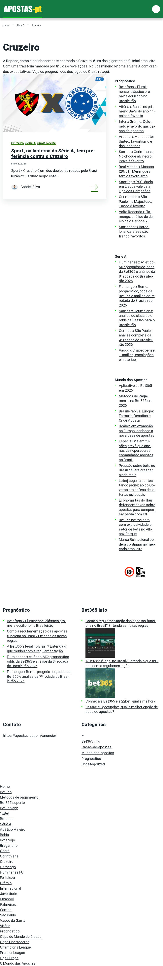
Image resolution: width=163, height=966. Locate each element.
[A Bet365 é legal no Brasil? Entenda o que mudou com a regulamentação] (122, 683)
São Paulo (8, 915)
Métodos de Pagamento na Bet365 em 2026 (135, 401)
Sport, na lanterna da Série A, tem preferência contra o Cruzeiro (53, 153)
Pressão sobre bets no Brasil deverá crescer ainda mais (137, 470)
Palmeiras (8, 904)
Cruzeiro (17, 143)
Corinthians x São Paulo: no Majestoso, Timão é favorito (135, 201)
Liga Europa (9, 958)
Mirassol (7, 899)
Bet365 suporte (12, 803)
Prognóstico (9, 931)
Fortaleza (7, 878)
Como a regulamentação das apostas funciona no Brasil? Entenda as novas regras (37, 636)
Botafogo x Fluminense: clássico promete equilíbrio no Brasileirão (135, 94)
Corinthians (9, 856)
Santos (6, 910)
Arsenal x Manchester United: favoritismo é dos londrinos (136, 141)
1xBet (4, 813)
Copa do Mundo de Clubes (21, 936)
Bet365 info (91, 741)
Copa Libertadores (14, 942)
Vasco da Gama (12, 920)
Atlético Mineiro (12, 829)
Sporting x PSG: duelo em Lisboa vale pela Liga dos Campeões (136, 186)
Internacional (10, 888)
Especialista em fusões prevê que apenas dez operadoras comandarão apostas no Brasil (136, 450)
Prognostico (91, 758)
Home (6, 25)
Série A (20, 25)
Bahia (4, 835)
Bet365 (6, 792)
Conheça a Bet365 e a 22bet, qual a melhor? (120, 701)
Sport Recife (46, 143)
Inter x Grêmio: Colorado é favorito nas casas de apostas (137, 126)
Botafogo (7, 840)
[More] (94, 186)
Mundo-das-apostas (98, 753)
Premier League (12, 953)
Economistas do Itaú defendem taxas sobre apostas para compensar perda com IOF (137, 507)
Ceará (5, 851)
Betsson (7, 819)
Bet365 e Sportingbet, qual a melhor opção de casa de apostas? (121, 709)
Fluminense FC (11, 872)
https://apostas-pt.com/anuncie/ (29, 735)
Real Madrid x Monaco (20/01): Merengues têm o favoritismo (136, 171)
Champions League (15, 947)
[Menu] (156, 9)
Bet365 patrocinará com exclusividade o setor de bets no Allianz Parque (135, 527)
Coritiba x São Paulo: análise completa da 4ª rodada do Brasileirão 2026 (136, 338)
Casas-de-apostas (97, 747)
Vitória (5, 926)
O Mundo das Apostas (17, 963)
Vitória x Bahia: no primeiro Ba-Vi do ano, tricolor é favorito (137, 111)
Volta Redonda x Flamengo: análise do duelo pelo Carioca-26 (136, 216)
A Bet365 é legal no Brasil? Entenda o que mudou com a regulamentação (36, 648)
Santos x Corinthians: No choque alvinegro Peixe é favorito (136, 156)
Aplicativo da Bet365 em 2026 (135, 388)
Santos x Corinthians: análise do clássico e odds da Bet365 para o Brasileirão (137, 318)
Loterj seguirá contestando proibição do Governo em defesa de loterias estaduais (137, 488)
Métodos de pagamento (19, 797)
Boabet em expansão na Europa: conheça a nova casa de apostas (136, 430)
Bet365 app (9, 808)
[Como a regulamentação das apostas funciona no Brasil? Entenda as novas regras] (122, 643)
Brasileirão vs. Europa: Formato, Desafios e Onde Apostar (136, 416)
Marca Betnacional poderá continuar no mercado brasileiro (137, 544)
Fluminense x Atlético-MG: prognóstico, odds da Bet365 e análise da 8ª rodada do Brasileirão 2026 (137, 271)
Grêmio (6, 883)
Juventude (8, 894)
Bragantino (8, 845)
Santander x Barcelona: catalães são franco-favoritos (134, 231)
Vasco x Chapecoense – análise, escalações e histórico (137, 355)
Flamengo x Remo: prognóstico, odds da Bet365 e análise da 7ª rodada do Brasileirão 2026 (137, 296)
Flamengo (8, 867)
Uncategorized (93, 764)
